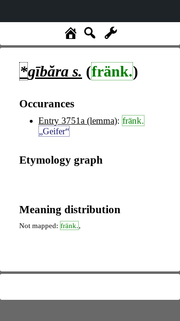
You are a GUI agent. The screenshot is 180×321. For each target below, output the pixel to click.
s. (51, 71)
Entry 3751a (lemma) (77, 121)
